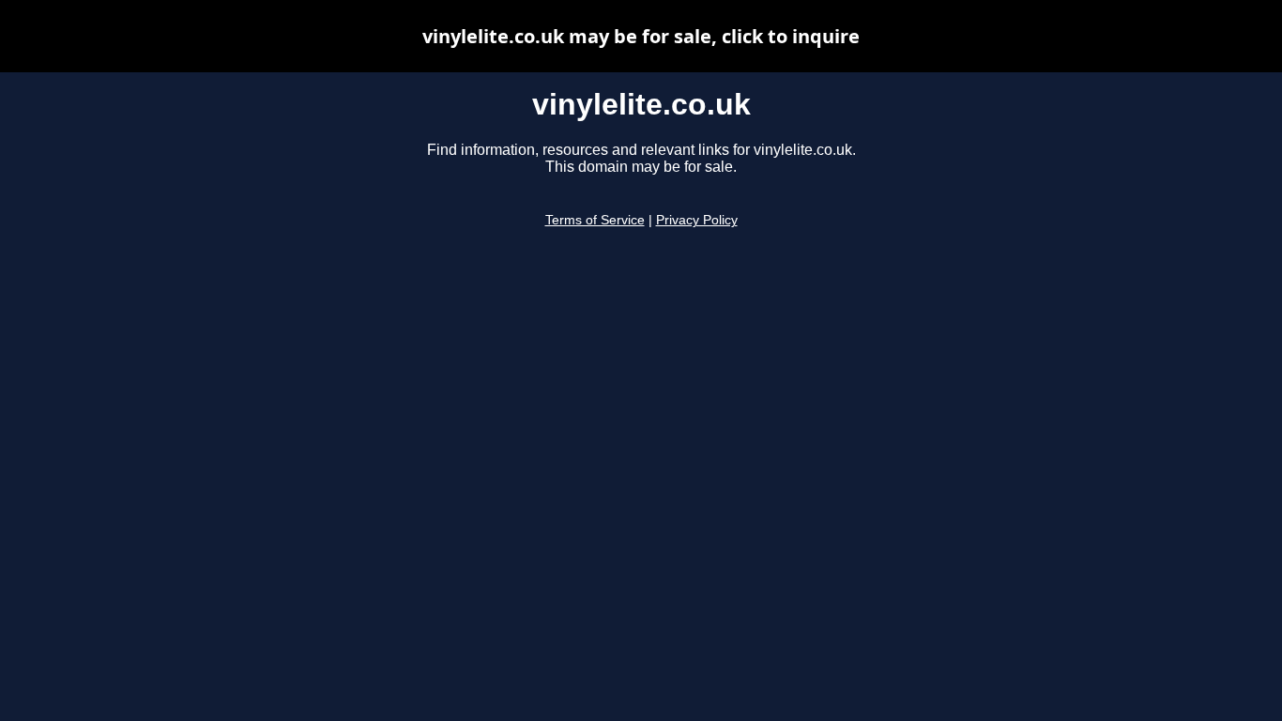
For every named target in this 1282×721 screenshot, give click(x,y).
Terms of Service (595, 220)
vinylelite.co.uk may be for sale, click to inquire (641, 36)
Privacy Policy (697, 220)
